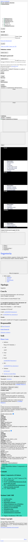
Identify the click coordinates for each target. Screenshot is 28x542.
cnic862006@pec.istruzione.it (10, 314)
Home (5, 245)
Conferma (8, 117)
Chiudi (2, 76)
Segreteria (9, 379)
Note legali (7, 500)
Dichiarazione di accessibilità (12, 506)
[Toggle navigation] (13, 138)
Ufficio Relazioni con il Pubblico (13, 504)
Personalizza (4, 387)
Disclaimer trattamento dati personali (10, 527)
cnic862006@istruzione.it (10, 312)
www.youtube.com (5, 430)
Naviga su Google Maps (10, 373)
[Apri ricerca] (15, 126)
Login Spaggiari (14, 66)
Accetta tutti (6, 388)
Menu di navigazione (14, 273)
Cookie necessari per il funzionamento (10, 407)
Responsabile (10, 280)
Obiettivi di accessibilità (11, 507)
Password (17, 38)
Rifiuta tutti (13, 387)
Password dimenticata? (6, 40)
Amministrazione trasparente (12, 512)
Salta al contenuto (5, 1)
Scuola (5, 246)
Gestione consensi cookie (11, 511)
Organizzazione (7, 248)
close (2, 145)
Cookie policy (8, 499)
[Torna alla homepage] (14, 119)
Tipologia (9, 277)
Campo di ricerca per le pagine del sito (10, 230)
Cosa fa (9, 278)
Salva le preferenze (12, 463)
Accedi (2, 28)
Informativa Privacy (10, 502)
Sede (8, 281)
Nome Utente (18, 36)
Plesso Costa (4, 339)
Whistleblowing (8, 509)
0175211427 (7, 371)
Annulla (3, 117)
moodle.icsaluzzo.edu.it (6, 414)
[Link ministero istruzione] (7, 2)
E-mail (17, 60)
